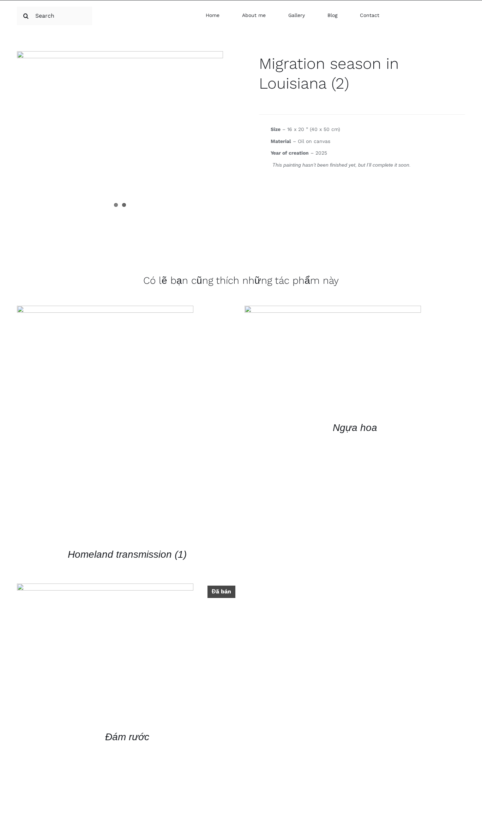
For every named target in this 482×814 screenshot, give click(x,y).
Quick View (105, 424)
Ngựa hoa (355, 427)
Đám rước (127, 736)
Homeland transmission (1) (127, 554)
